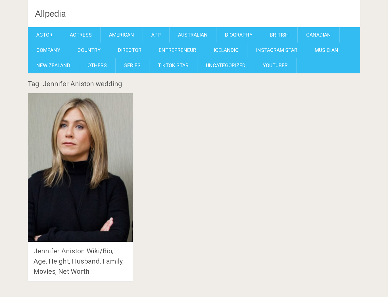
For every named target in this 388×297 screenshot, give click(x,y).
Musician (326, 50)
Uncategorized (225, 65)
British (279, 35)
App (156, 35)
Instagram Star (276, 50)
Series (132, 65)
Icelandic (226, 50)
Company (48, 50)
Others (97, 65)
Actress (81, 35)
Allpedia (50, 13)
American (121, 35)
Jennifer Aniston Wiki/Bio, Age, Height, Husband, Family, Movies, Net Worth (79, 261)
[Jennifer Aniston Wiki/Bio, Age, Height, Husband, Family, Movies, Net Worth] (80, 167)
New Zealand (53, 65)
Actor (44, 35)
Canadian (318, 35)
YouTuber (275, 65)
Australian (193, 35)
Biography (239, 35)
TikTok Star (173, 65)
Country (89, 50)
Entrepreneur (177, 50)
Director (129, 50)
